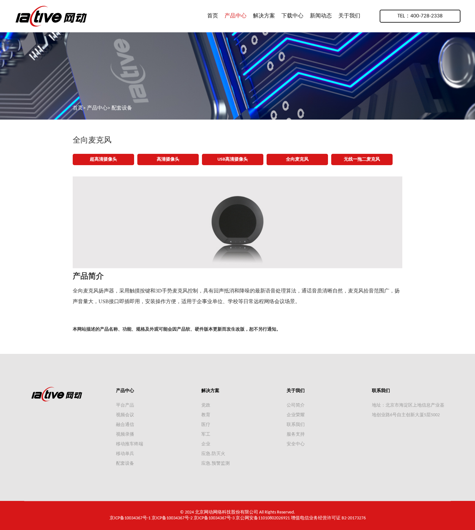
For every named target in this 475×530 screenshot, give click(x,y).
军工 (205, 434)
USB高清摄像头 (232, 159)
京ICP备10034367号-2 (172, 518)
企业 (205, 444)
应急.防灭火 (213, 453)
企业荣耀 (296, 415)
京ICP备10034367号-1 (130, 518)
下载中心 (292, 16)
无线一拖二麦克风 (362, 159)
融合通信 (125, 424)
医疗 (205, 424)
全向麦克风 (297, 159)
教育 (205, 415)
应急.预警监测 (215, 463)
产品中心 (236, 16)
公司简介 (296, 405)
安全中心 (296, 444)
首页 (212, 16)
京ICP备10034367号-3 (214, 518)
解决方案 (264, 16)
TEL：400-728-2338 (420, 16)
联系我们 (296, 424)
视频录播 (125, 434)
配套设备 (121, 108)
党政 (205, 405)
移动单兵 (125, 453)
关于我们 (349, 16)
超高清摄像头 (103, 159)
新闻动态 (321, 16)
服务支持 (296, 434)
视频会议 (125, 415)
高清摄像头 (168, 159)
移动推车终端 (129, 444)
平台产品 (125, 405)
